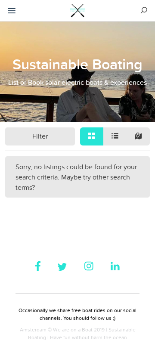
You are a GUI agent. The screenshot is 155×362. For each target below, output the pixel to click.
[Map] (138, 136)
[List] (115, 136)
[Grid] (91, 136)
